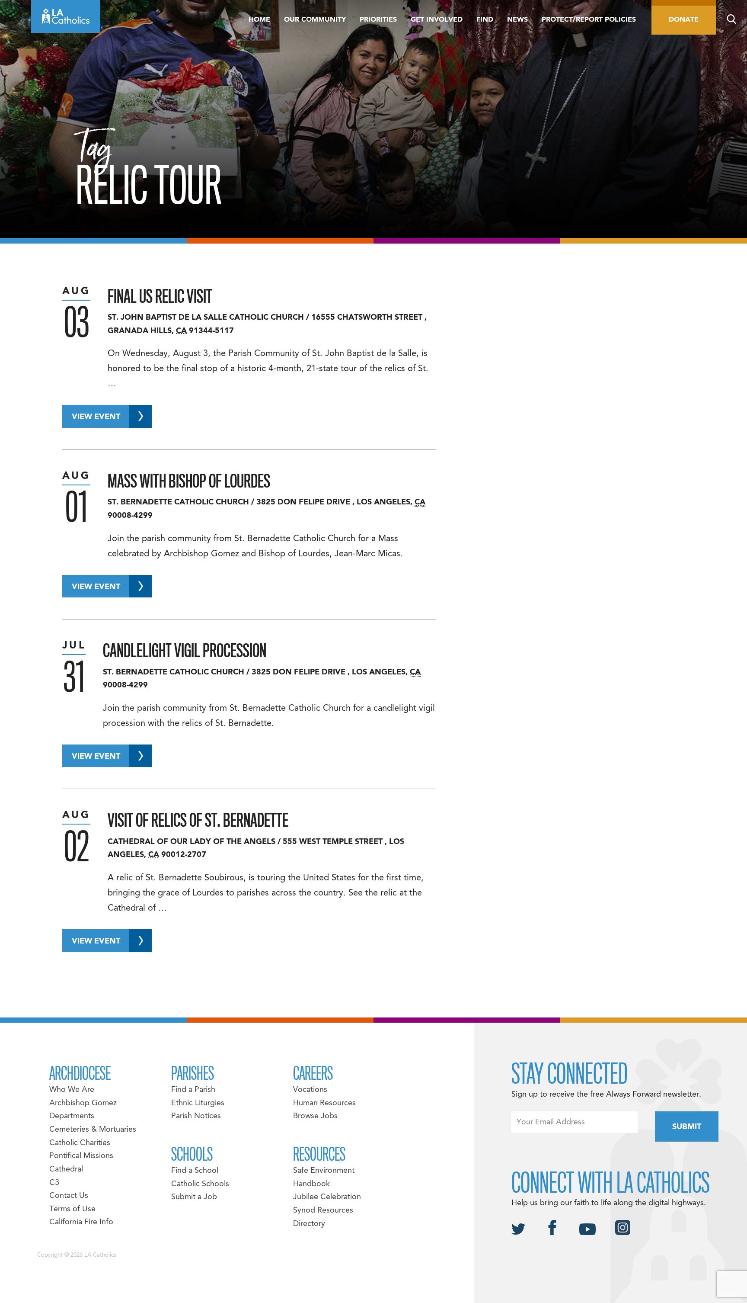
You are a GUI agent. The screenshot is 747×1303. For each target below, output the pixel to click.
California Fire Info (81, 1222)
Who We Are (71, 1090)
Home (259, 19)
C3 (54, 1183)
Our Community (315, 19)
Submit (686, 1127)
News (517, 19)
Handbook (311, 1184)
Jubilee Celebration (327, 1197)
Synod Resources (323, 1210)
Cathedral (66, 1169)
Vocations (310, 1090)
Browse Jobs (315, 1116)
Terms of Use (72, 1209)
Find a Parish (193, 1090)
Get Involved (437, 19)
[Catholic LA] (65, 16)
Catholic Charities (79, 1143)
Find (484, 19)
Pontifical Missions (81, 1156)
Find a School (194, 1171)
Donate (684, 19)
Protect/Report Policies (589, 19)
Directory (309, 1224)
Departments (71, 1116)
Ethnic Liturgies (197, 1103)
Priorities (378, 19)
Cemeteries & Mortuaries (92, 1129)
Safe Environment (323, 1171)
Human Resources (324, 1103)
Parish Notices (196, 1116)
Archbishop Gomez (83, 1103)
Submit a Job (194, 1197)
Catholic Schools (200, 1184)
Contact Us (68, 1196)
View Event (96, 417)
